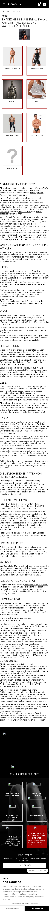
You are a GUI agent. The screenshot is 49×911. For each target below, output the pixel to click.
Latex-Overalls (31, 568)
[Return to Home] (3, 11)
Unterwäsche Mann (12, 68)
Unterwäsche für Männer (11, 603)
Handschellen (24, 212)
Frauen (21, 190)
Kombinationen (36, 68)
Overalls (16, 209)
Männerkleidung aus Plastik (36, 585)
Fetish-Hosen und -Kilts (10, 547)
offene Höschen (38, 720)
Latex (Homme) (37, 135)
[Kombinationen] (36, 56)
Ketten (39, 212)
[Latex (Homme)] (36, 123)
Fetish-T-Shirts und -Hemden (13, 504)
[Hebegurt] (12, 89)
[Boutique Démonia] (14, 4)
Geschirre (4, 212)
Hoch (36, 102)
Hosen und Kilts (12, 135)
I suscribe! (24, 865)
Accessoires (5, 195)
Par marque (12, 168)
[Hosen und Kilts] (12, 123)
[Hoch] (36, 89)
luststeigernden (36, 193)
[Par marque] (12, 156)
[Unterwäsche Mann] (12, 56)
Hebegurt (12, 102)
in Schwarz (36, 190)
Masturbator (22, 699)
